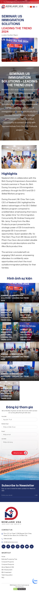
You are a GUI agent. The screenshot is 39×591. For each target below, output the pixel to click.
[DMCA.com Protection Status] (19, 589)
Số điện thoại (5, 424)
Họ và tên (4, 416)
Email (3, 431)
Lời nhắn (4, 438)
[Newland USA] (12, 7)
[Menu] (36, 7)
